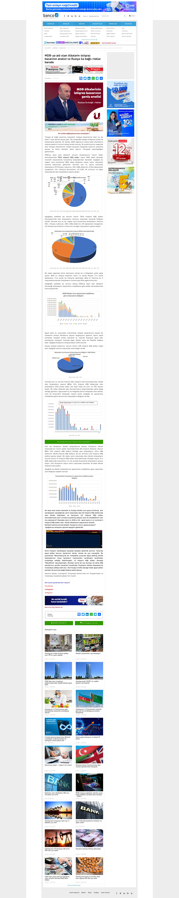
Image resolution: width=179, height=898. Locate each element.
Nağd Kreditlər (110, 33)
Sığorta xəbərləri (80, 33)
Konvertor (125, 31)
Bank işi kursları (96, 31)
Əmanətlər (109, 31)
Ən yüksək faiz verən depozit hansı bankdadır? (74, 442)
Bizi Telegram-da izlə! (90, 623)
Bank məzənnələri (127, 33)
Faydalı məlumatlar (81, 36)
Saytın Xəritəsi (105, 892)
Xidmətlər (113, 24)
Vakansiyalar (97, 24)
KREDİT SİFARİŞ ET (60, 623)
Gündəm (46, 31)
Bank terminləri (95, 33)
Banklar (66, 24)
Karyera (93, 36)
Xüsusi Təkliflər (126, 36)
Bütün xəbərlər (48, 28)
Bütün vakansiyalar (97, 28)
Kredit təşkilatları (65, 31)
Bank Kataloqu (64, 28)
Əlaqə (90, 892)
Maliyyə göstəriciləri (66, 33)
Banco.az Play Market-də (53, 607)
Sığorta (82, 24)
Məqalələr (62, 48)
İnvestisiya (48, 78)
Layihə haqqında (74, 892)
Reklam (83, 892)
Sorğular (96, 892)
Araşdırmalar (48, 36)
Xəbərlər (50, 24)
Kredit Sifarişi (110, 28)
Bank (45, 33)
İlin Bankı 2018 (64, 36)
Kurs (123, 28)
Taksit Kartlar (110, 36)
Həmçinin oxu (50, 630)
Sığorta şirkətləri (80, 28)
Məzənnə (128, 24)
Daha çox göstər (73, 885)
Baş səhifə (48, 48)
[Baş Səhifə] (51, 15)
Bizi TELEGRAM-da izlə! (109, 43)
